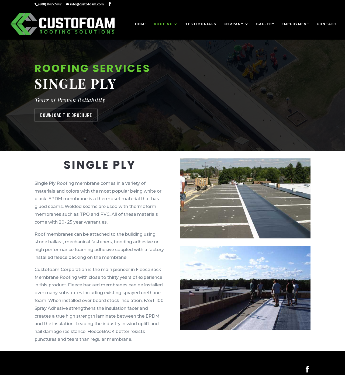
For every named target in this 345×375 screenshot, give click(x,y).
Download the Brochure (66, 115)
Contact (327, 24)
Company (233, 24)
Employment (296, 24)
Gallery (265, 24)
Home (141, 24)
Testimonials (200, 24)
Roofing (163, 24)
